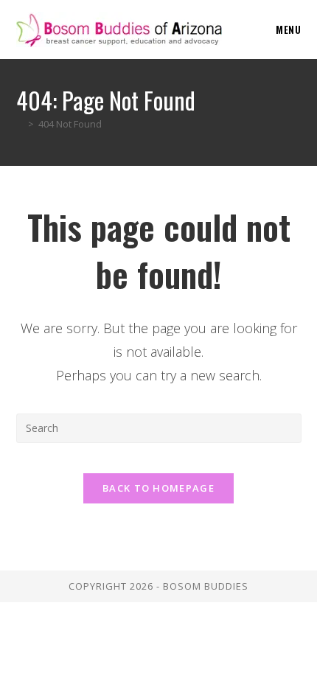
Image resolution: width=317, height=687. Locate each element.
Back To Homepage (158, 488)
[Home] (20, 123)
